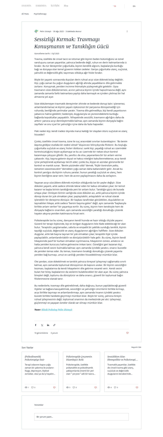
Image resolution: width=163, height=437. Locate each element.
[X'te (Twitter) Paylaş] (42, 325)
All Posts (25, 14)
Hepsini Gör (136, 347)
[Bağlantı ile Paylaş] (54, 325)
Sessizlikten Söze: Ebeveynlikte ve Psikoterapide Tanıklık (122, 358)
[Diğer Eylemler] (127, 31)
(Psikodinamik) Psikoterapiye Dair (34, 358)
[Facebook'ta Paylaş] (35, 325)
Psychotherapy (40, 14)
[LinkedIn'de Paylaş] (48, 325)
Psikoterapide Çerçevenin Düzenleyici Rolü (79, 358)
